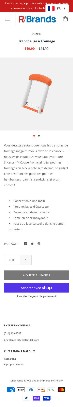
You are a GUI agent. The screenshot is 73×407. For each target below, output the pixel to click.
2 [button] (39, 136)
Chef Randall (18, 380)
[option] (36, 94)
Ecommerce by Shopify (50, 380)
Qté (12, 260)
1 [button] (34, 136)
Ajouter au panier (36, 275)
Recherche (10, 358)
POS (29, 380)
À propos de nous (14, 364)
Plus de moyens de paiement (36, 296)
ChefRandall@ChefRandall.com (21, 340)
